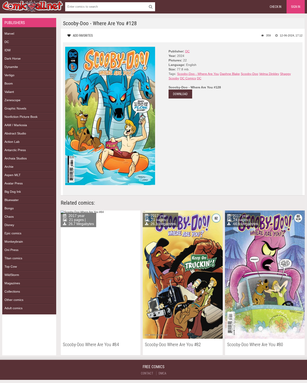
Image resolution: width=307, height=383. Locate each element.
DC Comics (188, 78)
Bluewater (11, 200)
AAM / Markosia (15, 125)
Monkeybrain (13, 241)
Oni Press (11, 250)
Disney (9, 225)
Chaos (9, 216)
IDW (7, 50)
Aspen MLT (12, 175)
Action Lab (12, 141)
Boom (8, 83)
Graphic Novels (15, 108)
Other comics (13, 300)
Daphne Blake (230, 74)
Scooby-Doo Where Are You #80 (255, 344)
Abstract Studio (15, 133)
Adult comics (13, 308)
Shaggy (285, 74)
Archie (8, 166)
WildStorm (11, 275)
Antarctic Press (15, 150)
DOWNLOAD (180, 94)
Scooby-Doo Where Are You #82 (173, 344)
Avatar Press (13, 183)
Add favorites (83, 35)
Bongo (9, 208)
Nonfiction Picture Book (21, 117)
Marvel (9, 33)
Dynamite (11, 67)
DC (6, 42)
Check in (275, 7)
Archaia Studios (15, 158)
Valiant (9, 92)
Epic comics (12, 233)
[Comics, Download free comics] (32, 9)
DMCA (162, 373)
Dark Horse (12, 58)
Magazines (12, 283)
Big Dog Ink (12, 191)
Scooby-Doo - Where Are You (198, 74)
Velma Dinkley (269, 74)
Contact (147, 373)
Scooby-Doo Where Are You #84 (91, 344)
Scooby (174, 78)
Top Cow (10, 266)
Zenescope (12, 100)
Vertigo (9, 75)
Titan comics (13, 258)
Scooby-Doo (249, 74)
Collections (12, 291)
